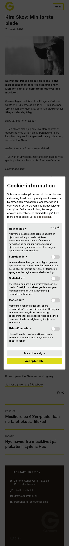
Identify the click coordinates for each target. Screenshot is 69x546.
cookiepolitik (44, 216)
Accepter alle (34, 361)
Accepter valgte (35, 353)
